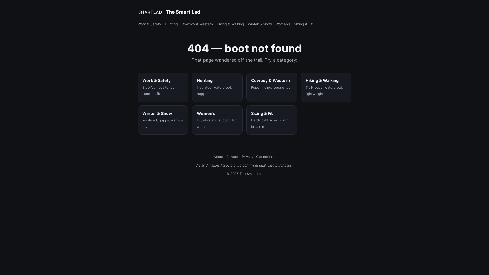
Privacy (247, 157)
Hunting (171, 24)
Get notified (265, 157)
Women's (283, 24)
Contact (232, 157)
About (218, 157)
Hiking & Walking (230, 24)
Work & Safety (149, 24)
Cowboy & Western (197, 24)
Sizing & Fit (303, 24)
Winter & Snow (260, 24)
